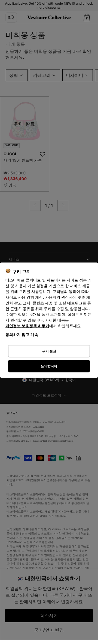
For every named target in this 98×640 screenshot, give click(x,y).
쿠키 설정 (49, 351)
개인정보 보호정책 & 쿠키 (27, 326)
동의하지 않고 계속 (21, 334)
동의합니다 (49, 366)
